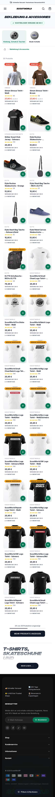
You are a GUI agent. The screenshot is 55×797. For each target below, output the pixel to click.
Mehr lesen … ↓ (27, 666)
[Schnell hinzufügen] (23, 81)
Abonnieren (42, 720)
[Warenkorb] (50, 9)
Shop (7, 738)
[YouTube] (24, 727)
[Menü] (5, 9)
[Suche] (43, 9)
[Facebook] (13, 727)
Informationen (11, 751)
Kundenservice (11, 744)
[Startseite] (5, 49)
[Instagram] (7, 727)
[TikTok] (18, 727)
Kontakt (8, 758)
